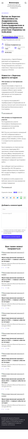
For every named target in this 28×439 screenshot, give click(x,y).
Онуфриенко (5, 13)
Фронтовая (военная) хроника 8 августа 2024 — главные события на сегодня (13, 279)
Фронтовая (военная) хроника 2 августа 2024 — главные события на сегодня (13, 340)
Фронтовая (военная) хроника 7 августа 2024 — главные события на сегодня (13, 299)
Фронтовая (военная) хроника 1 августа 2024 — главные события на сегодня (13, 360)
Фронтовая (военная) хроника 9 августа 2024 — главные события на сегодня (13, 259)
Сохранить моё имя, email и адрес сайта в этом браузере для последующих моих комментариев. (14, 231)
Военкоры (14, 3)
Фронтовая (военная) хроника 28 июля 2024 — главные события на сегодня (13, 401)
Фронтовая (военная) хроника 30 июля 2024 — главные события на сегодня (13, 380)
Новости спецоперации (10, 37)
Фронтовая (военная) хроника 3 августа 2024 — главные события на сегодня (13, 320)
